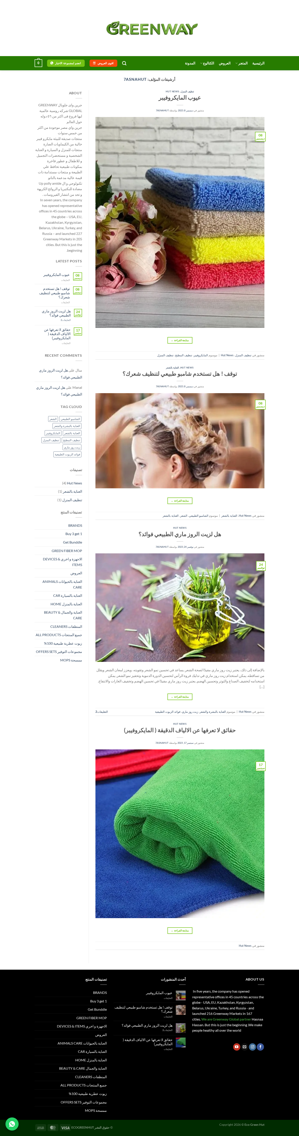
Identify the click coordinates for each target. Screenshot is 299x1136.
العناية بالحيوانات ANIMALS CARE (62, 584)
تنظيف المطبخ (183, 355)
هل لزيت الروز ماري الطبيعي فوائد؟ (180, 534)
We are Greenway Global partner (226, 1019)
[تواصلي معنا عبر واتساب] (12, 1124)
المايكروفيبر (201, 355)
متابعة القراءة (180, 340)
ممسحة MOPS (71, 660)
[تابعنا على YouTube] (236, 1047)
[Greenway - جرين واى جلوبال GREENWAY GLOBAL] (149, 28)
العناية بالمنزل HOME (66, 604)
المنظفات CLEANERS (66, 626)
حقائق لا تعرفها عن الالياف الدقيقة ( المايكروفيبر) (180, 730)
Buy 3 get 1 (73, 534)
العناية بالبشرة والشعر (213, 711)
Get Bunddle (72, 542)
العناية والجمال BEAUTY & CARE (63, 615)
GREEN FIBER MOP (67, 551)
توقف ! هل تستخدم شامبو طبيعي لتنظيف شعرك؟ (180, 373)
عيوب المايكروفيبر (180, 97)
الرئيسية (258, 63)
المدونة (190, 63)
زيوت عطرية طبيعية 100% (63, 643)
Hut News (172, 91)
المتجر (243, 63)
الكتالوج (208, 63)
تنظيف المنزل (187, 91)
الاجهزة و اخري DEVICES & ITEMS (62, 562)
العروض (224, 63)
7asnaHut (135, 79)
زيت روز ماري (190, 711)
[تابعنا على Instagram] (252, 1047)
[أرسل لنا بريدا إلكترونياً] (244, 1047)
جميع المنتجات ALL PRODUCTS (59, 635)
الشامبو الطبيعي (198, 515)
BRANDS (75, 525)
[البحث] (124, 63)
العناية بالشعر (172, 367)
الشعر (183, 515)
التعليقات (101, 711)
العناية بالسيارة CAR (67, 595)
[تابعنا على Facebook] (260, 1047)
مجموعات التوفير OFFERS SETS (59, 651)
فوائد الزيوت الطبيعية (167, 711)
